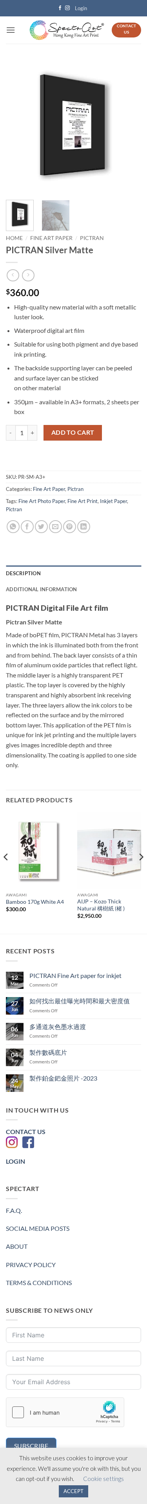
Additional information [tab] (41, 589)
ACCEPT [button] (73, 1491)
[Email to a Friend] (55, 526)
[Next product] (13, 275)
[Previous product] (28, 275)
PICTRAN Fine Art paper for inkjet (75, 975)
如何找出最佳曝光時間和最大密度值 (79, 1000)
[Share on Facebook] (27, 526)
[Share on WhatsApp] (13, 526)
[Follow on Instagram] (67, 8)
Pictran (92, 238)
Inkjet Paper (113, 501)
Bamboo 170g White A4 (35, 902)
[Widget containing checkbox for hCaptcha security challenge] (65, 1412)
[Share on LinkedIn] (83, 526)
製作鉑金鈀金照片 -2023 (63, 1078)
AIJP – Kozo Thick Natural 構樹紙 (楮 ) (101, 905)
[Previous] (18, 126)
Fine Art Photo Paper (41, 501)
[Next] (129, 126)
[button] (81, 8)
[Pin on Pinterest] (69, 526)
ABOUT (16, 1246)
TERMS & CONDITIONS (39, 1282)
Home (14, 238)
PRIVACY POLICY (31, 1264)
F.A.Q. (14, 1210)
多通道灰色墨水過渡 (57, 1026)
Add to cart (72, 432)
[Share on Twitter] (41, 526)
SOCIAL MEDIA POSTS (37, 1228)
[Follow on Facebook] (60, 8)
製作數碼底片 (48, 1052)
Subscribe (31, 1445)
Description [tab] (23, 573)
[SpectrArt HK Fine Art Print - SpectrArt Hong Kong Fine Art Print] (66, 30)
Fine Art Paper (51, 238)
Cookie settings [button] (103, 1478)
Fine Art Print (82, 501)
